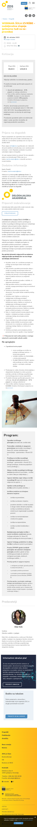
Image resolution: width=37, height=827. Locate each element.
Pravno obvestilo (8, 812)
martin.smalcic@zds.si (13, 159)
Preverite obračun (12, 684)
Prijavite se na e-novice (16, 716)
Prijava (24, 3)
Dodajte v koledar (10, 39)
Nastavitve (18, 823)
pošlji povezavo (9, 213)
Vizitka (4, 806)
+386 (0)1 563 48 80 (14, 776)
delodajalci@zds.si (14, 778)
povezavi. (14, 102)
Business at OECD (7, 763)
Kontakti (5, 809)
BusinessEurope (7, 757)
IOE (3, 760)
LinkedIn (6, 782)
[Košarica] (30, 3)
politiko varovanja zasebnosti (25, 820)
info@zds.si (13, 146)
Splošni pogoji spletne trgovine (13, 814)
